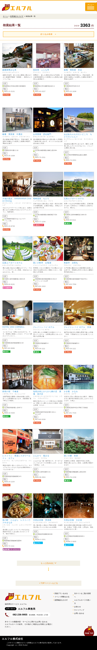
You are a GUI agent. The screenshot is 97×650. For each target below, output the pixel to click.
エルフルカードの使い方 (82, 601)
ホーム (5, 16)
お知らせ (77, 607)
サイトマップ (79, 610)
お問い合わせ (79, 613)
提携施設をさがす (16, 16)
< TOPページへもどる (48, 583)
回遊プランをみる (61, 593)
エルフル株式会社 (12, 638)
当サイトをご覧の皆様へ (82, 595)
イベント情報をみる (62, 597)
